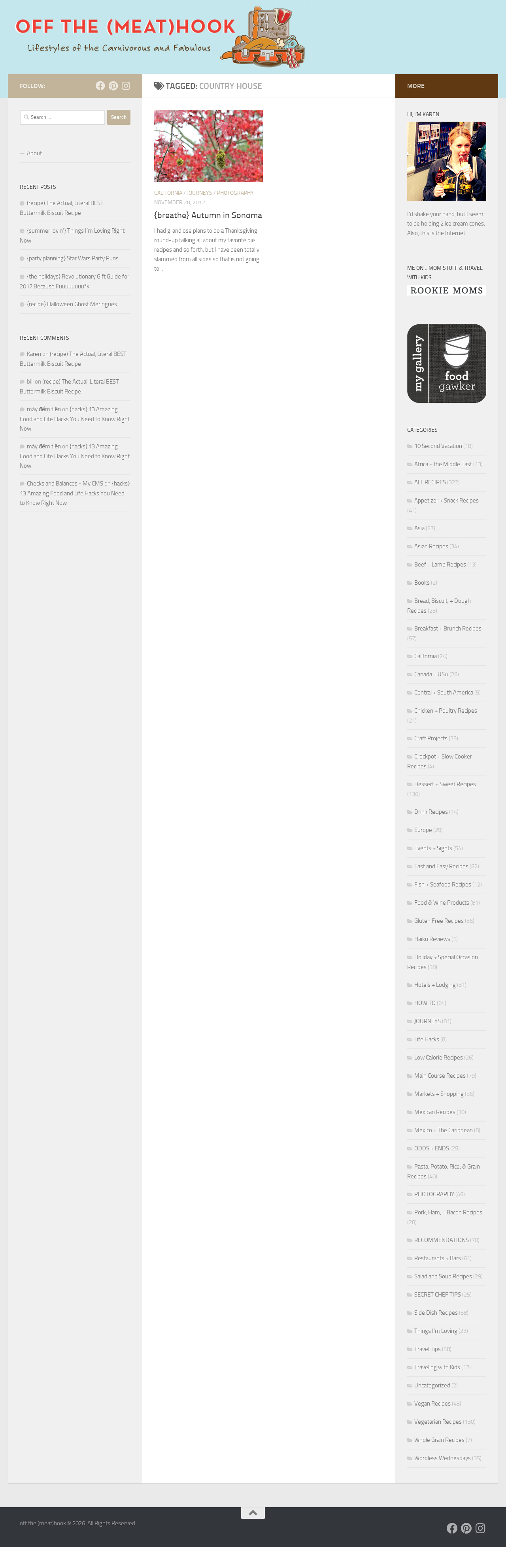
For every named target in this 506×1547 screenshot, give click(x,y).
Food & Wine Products (441, 902)
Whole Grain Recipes (439, 1439)
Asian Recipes (431, 546)
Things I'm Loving (435, 1330)
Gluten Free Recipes (439, 920)
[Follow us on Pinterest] (113, 85)
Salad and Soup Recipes (443, 1276)
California (168, 193)
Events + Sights (433, 848)
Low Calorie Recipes (438, 1057)
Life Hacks (426, 1039)
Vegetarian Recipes (438, 1421)
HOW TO (425, 1003)
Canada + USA (431, 674)
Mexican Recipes (434, 1112)
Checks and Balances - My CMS (65, 483)
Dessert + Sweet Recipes (445, 784)
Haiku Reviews (432, 939)
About (34, 153)
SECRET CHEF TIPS (437, 1294)
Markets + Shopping (439, 1093)
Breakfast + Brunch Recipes (447, 628)
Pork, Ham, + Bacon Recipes (448, 1212)
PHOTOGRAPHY (235, 193)
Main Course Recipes (440, 1075)
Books (422, 582)
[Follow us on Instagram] (125, 85)
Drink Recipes (431, 811)
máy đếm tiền (44, 409)
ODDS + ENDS (431, 1148)
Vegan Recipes (432, 1403)
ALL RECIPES (430, 482)
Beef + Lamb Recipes (440, 564)
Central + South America (443, 692)
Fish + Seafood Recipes (442, 884)
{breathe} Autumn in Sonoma (208, 215)
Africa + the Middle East (443, 464)
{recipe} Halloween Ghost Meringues (72, 304)
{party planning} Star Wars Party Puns (73, 258)
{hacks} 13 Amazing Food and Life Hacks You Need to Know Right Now (75, 419)
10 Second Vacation (438, 446)
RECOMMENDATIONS (441, 1240)
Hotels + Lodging (435, 984)
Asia (419, 528)
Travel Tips (427, 1349)
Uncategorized (432, 1385)
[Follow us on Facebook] (100, 85)
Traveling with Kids (437, 1367)
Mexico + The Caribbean (443, 1130)
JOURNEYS (199, 193)
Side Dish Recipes (436, 1312)
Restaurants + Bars (437, 1258)
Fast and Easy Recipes (441, 866)
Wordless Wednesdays (442, 1458)
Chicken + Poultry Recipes (445, 710)
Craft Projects (430, 738)
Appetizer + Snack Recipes (446, 500)
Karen (34, 354)
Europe (423, 830)
